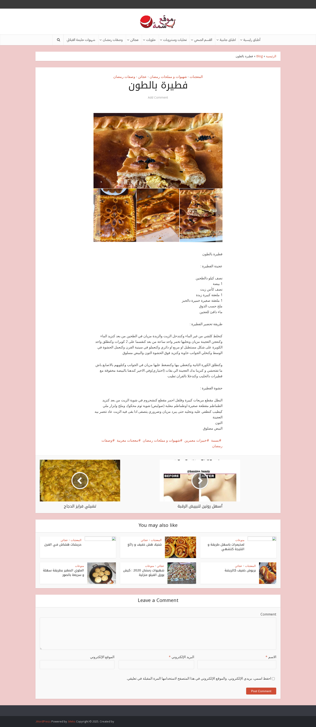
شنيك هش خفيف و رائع (144, 544)
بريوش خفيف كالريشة (240, 570)
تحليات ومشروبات (175, 39)
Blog (259, 56)
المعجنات (196, 76)
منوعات (239, 540)
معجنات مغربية (127, 440)
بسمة (215, 440)
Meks (71, 721)
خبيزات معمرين (195, 440)
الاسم (270, 656)
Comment (268, 614)
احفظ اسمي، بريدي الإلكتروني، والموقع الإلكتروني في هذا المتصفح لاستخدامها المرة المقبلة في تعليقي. (199, 678)
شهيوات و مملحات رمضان (168, 76)
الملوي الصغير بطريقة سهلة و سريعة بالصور (63, 572)
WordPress (43, 721)
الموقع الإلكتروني (102, 656)
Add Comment (158, 97)
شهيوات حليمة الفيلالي (81, 39)
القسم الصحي (203, 39)
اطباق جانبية (228, 39)
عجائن (134, 39)
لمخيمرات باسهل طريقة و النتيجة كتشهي (226, 546)
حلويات (151, 39)
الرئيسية (271, 56)
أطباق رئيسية (251, 39)
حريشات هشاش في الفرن (62, 544)
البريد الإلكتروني (181, 656)
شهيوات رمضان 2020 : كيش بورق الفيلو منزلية (143, 572)
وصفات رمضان (113, 39)
